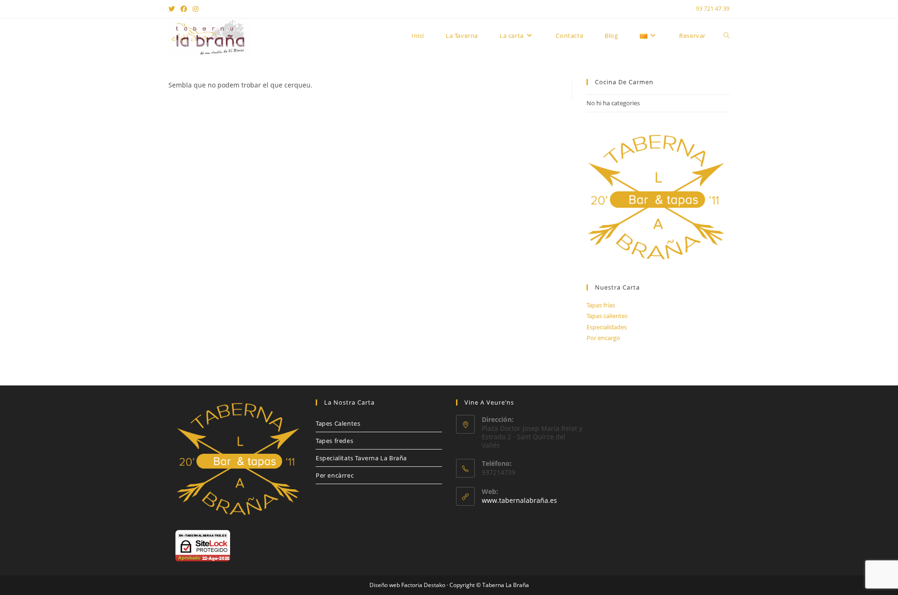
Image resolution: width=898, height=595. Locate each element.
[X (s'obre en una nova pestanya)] (173, 9)
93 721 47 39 (713, 9)
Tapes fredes (334, 440)
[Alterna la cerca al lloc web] (727, 35)
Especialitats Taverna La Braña (361, 458)
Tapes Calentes (338, 423)
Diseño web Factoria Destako (407, 585)
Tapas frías (601, 305)
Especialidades (607, 327)
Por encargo (603, 338)
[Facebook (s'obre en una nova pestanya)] (184, 9)
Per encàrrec (335, 475)
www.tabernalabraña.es (519, 500)
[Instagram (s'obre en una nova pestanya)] (195, 9)
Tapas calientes (607, 316)
